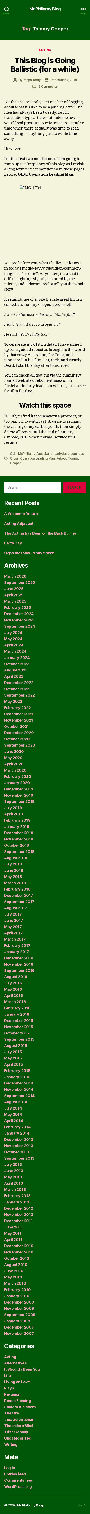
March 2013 (15, 1189)
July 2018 (13, 864)
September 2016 (19, 970)
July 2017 (13, 914)
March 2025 (15, 601)
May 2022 (13, 701)
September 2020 (19, 745)
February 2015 (17, 1070)
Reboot (61, 458)
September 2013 (19, 1158)
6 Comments (47, 86)
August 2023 (16, 670)
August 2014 (15, 1102)
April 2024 (13, 645)
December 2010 (18, 1246)
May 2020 (13, 758)
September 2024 (19, 626)
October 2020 (17, 739)
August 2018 (15, 858)
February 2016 (17, 1008)
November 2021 (18, 720)
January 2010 (17, 1296)
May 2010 (13, 1277)
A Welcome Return (21, 513)
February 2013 (17, 1196)
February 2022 (17, 707)
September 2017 (19, 901)
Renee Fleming (17, 1400)
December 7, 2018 (63, 80)
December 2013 (18, 1139)
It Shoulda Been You (22, 1369)
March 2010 (15, 1283)
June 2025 (14, 589)
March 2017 (15, 939)
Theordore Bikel (18, 1425)
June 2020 (14, 751)
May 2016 (13, 989)
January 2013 (16, 1202)
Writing (11, 1444)
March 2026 (15, 576)
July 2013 (13, 1164)
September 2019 (19, 801)
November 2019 (18, 795)
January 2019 (16, 826)
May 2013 (13, 1177)
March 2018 (15, 883)
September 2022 (19, 695)
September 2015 (19, 1039)
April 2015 (13, 1064)
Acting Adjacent (18, 523)
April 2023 (13, 676)
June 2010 (13, 1271)
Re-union (12, 1394)
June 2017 (13, 920)
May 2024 (13, 639)
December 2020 (19, 733)
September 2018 (19, 851)
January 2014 (16, 1133)
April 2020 (13, 764)
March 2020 (15, 770)
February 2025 (17, 607)
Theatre (11, 1413)
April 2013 (13, 1183)
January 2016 (16, 1014)
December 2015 (18, 1020)
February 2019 (17, 820)
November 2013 (18, 1146)
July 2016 (13, 983)
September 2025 (19, 582)
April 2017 (13, 933)
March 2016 (15, 1002)
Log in (9, 1468)
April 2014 (13, 1120)
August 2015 (15, 1045)
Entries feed (15, 1474)
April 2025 (13, 595)
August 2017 (15, 908)
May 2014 (13, 1114)
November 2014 (18, 1089)
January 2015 (16, 1077)
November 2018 (18, 839)
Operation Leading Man (37, 458)
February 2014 (17, 1127)
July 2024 (13, 632)
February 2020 (17, 776)
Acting (45, 50)
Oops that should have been (29, 553)
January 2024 (17, 657)
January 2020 (17, 783)
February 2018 (17, 889)
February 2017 (17, 945)
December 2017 (18, 895)
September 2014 (19, 1095)
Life (7, 1375)
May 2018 (13, 876)
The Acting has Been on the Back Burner (40, 533)
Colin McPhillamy (22, 454)
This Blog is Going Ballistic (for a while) (45, 65)
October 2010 (16, 1258)
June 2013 (13, 1171)
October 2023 (17, 664)
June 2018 (13, 870)
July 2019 (13, 808)
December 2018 (18, 833)
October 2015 (16, 1033)
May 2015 (13, 1058)
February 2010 (17, 1289)
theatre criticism (19, 1419)
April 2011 (13, 1239)
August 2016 (15, 977)
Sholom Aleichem (20, 1407)
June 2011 (13, 1227)
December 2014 (18, 1083)
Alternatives (15, 1363)
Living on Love (17, 1382)
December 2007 (19, 1327)
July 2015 (13, 1052)
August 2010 (15, 1264)
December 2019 (18, 789)
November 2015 (18, 1027)
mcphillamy (32, 80)
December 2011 (18, 1221)
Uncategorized (17, 1438)
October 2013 (16, 1152)
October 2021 (16, 726)
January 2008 (17, 1321)
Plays (9, 1388)
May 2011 (12, 1233)
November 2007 (19, 1333)
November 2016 (18, 964)
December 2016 (18, 958)
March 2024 (15, 651)
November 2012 (18, 1214)
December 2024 (19, 614)
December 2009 (19, 1302)
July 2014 (13, 1108)
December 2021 (18, 714)
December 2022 (18, 682)
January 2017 (16, 952)
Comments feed (18, 1480)
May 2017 (13, 927)
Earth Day (13, 543)
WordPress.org (18, 1486)
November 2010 (18, 1252)
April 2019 (13, 814)
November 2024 (19, 620)
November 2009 (19, 1308)
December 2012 (18, 1208)
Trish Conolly (16, 1432)
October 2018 (16, 845)
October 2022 (16, 689)
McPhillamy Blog (45, 9)
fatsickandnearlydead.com (57, 454)
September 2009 (19, 1314)
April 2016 (13, 995)
